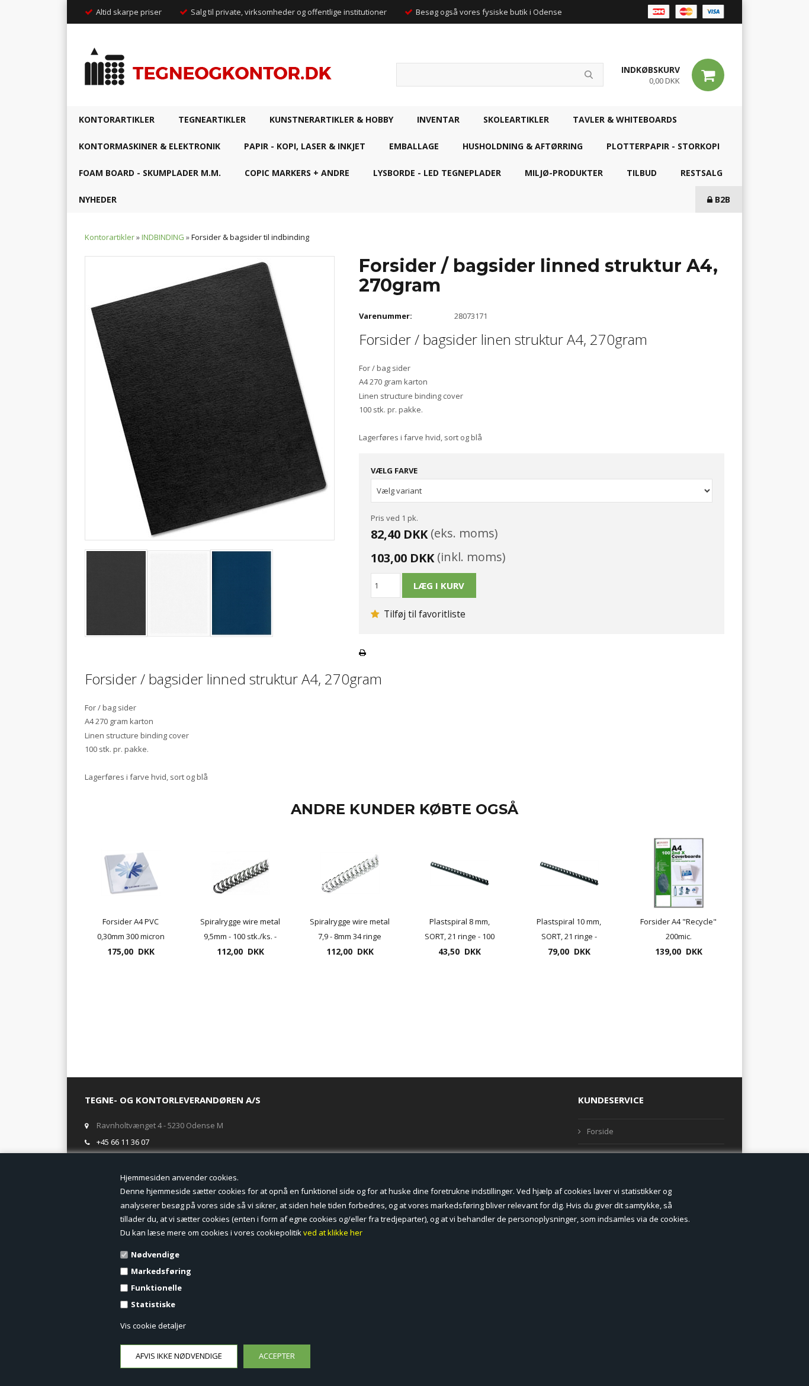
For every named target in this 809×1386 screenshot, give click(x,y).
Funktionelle (156, 1287)
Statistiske (153, 1304)
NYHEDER (98, 199)
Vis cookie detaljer (153, 1325)
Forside (600, 1131)
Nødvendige (155, 1254)
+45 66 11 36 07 (123, 1142)
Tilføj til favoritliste (423, 613)
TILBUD (642, 172)
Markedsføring (161, 1271)
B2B (721, 199)
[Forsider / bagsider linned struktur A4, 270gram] (210, 397)
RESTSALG (701, 172)
